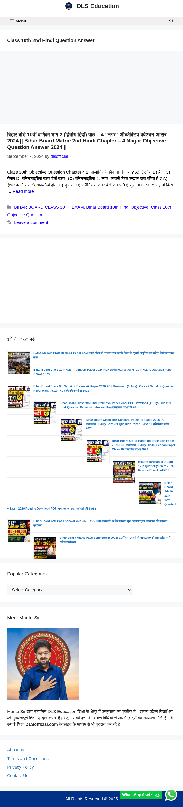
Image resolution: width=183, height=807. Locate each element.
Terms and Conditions (28, 758)
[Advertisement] (91, 89)
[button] (171, 21)
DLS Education (98, 6)
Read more (23, 191)
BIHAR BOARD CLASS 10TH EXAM (49, 207)
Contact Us (17, 775)
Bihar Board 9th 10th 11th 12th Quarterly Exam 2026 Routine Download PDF (156, 466)
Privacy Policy (20, 767)
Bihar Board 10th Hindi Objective (117, 207)
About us (15, 750)
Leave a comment (31, 222)
